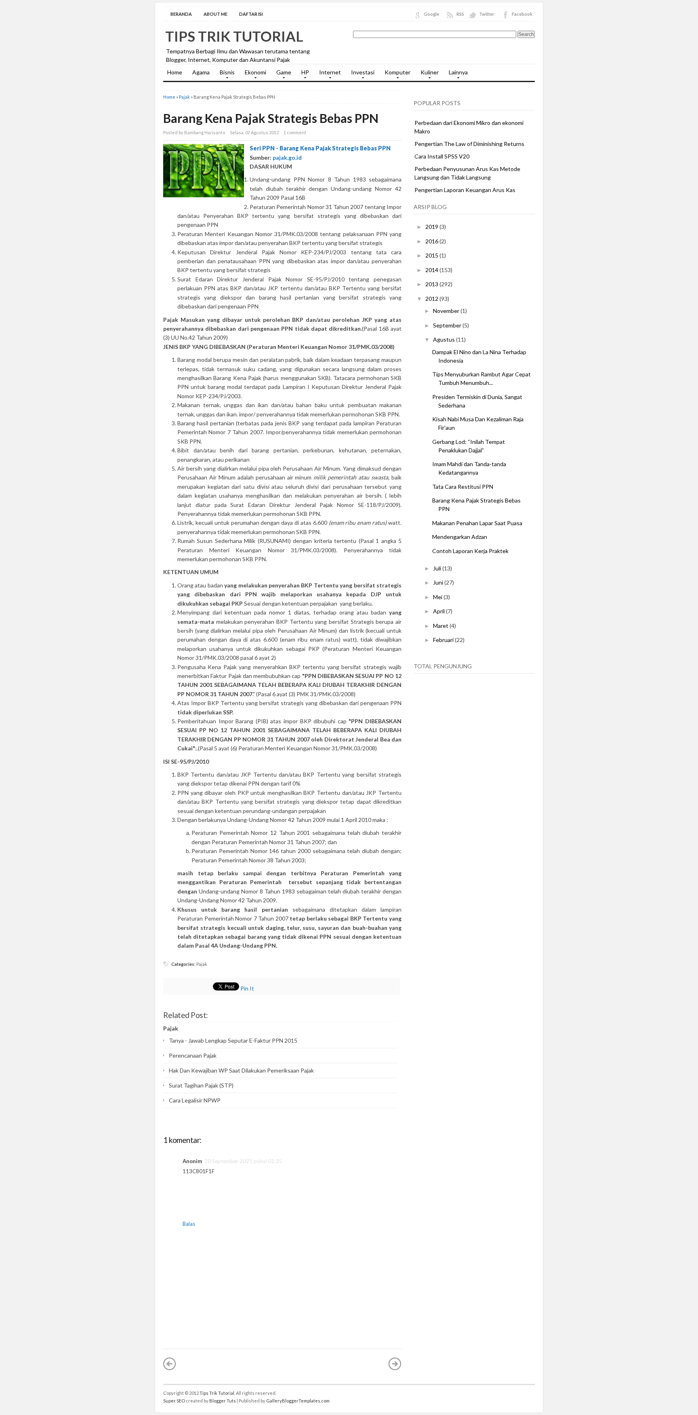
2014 (432, 269)
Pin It (247, 988)
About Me (215, 14)
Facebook (522, 14)
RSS (460, 14)
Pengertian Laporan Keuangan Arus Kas (464, 189)
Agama (201, 72)
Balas (189, 1224)
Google (431, 14)
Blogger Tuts (222, 1400)
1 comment (295, 132)
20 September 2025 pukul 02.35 (243, 1161)
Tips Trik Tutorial (234, 35)
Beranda (181, 14)
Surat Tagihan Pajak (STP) (201, 1085)
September (448, 325)
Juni (438, 582)
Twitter (486, 14)
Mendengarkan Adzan (459, 536)
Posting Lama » (395, 1363)
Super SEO (174, 1400)
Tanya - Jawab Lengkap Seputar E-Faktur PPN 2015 (233, 1040)
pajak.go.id (287, 157)
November (446, 310)
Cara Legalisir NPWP (195, 1100)
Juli (437, 568)
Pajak (184, 96)
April (439, 611)
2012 (432, 298)
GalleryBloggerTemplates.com (298, 1400)
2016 (432, 241)
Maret (441, 625)
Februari (444, 639)
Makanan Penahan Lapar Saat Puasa (477, 523)
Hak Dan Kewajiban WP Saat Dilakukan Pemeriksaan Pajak (241, 1070)
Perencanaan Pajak (193, 1055)
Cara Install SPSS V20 (441, 156)
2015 (432, 255)
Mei (438, 596)
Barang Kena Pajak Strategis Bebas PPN (270, 118)
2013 (432, 284)
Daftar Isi (251, 14)
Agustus (444, 339)
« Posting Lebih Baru (169, 1363)
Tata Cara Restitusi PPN (462, 486)
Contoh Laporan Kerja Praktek (470, 550)
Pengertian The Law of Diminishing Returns (469, 143)
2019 (432, 226)
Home (174, 72)
